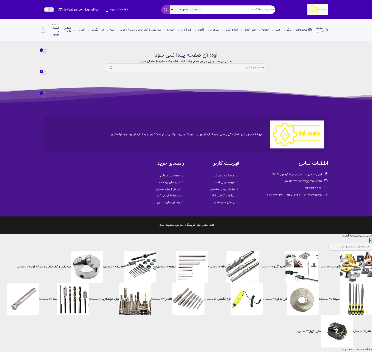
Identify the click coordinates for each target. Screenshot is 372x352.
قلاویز (200, 30)
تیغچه (265, 30)
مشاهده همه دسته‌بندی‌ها (356, 349)
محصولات (301, 30)
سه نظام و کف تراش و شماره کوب (140, 30)
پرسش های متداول (223, 202)
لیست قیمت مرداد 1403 (55, 29)
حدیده (170, 30)
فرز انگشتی (97, 30)
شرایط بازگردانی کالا (223, 195)
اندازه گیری (231, 30)
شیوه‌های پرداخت (224, 182)
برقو (289, 30)
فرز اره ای (185, 30)
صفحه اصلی (320, 30)
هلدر (278, 30)
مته (112, 30)
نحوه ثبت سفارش (224, 175)
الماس (81, 30)
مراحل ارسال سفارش (222, 189)
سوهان (214, 30)
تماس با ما (67, 30)
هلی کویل (250, 30)
